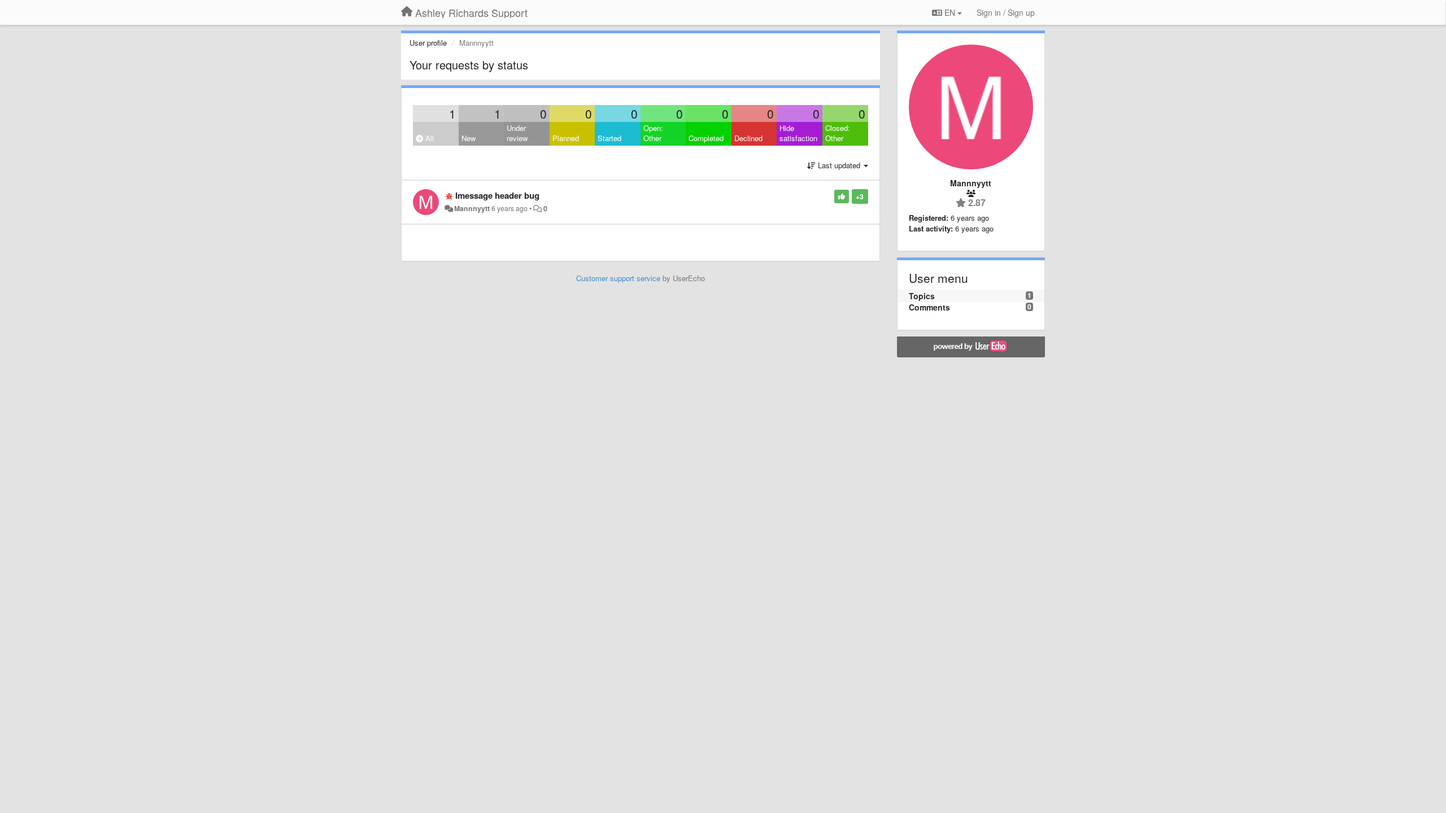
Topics (922, 295)
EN (949, 12)
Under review (517, 133)
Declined (748, 138)
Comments (929, 307)
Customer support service (618, 278)
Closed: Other (837, 133)
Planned (565, 138)
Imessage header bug (497, 195)
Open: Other (653, 133)
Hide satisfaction (798, 133)
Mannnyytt (472, 208)
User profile (428, 42)
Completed (706, 138)
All (428, 138)
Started (609, 138)
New (468, 138)
